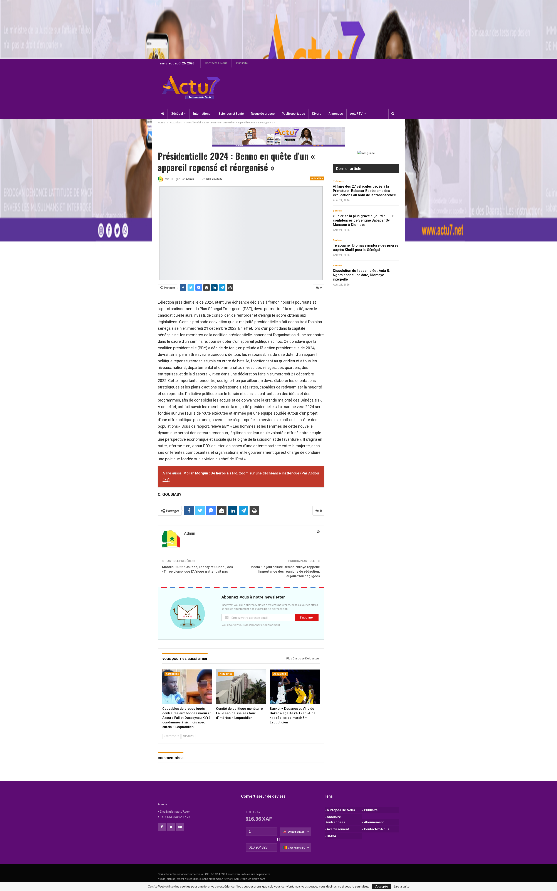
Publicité (242, 63)
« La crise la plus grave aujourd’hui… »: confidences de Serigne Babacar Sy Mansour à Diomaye (363, 220)
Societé (337, 210)
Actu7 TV (356, 113)
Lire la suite (401, 886)
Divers (316, 113)
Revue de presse (263, 113)
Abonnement (374, 822)
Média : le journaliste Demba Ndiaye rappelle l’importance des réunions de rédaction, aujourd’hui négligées (285, 571)
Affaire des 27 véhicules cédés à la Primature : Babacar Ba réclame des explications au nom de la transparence (364, 190)
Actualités (317, 178)
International (202, 113)
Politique (338, 181)
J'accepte (381, 886)
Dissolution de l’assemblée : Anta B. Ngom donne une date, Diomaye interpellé (361, 275)
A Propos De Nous (341, 810)
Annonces (336, 113)
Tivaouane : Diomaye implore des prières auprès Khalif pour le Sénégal (365, 247)
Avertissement (338, 829)
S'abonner (306, 617)
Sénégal (177, 113)
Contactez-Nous (216, 63)
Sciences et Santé (231, 113)
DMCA (331, 836)
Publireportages (293, 113)
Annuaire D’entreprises (335, 819)
